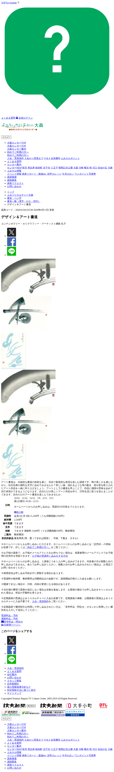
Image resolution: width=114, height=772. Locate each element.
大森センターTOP (16, 146)
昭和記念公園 (65, 167)
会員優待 (55, 158)
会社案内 (12, 674)
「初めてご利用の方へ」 (38, 547)
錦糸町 (38, 167)
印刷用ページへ (12, 625)
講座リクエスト (15, 183)
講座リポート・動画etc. (34, 174)
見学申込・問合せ (13, 621)
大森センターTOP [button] (16, 142)
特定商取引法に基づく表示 (21, 690)
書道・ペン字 (14, 198)
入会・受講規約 (15, 158)
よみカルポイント (70, 158)
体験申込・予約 (9, 618)
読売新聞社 (13, 684)
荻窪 (24, 167)
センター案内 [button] (14, 164)
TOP (3, 2)
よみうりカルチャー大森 (20, 195)
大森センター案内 (16, 149)
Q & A (47, 158)
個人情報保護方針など (19, 687)
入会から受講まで (33, 158)
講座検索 (12, 177)
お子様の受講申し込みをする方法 (50, 556)
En (7, 2)
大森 (75, 167)
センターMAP (14, 167)
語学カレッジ (54, 174)
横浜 (86, 167)
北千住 (46, 167)
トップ (10, 192)
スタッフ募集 (14, 680)
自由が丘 (102, 167)
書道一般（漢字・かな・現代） (23, 201)
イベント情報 (14, 174)
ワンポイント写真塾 (85, 174)
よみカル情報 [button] (14, 171)
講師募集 (12, 180)
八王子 (54, 167)
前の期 (19, 512)
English (13, 2)
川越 (110, 167)
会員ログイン (25, 118)
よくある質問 (14, 161)
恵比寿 (31, 167)
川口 (94, 167)
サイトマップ (14, 693)
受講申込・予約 (9, 615)
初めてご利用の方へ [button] (17, 152)
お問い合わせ (14, 186)
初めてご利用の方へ (17, 155)
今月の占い (68, 174)
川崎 (81, 167)
